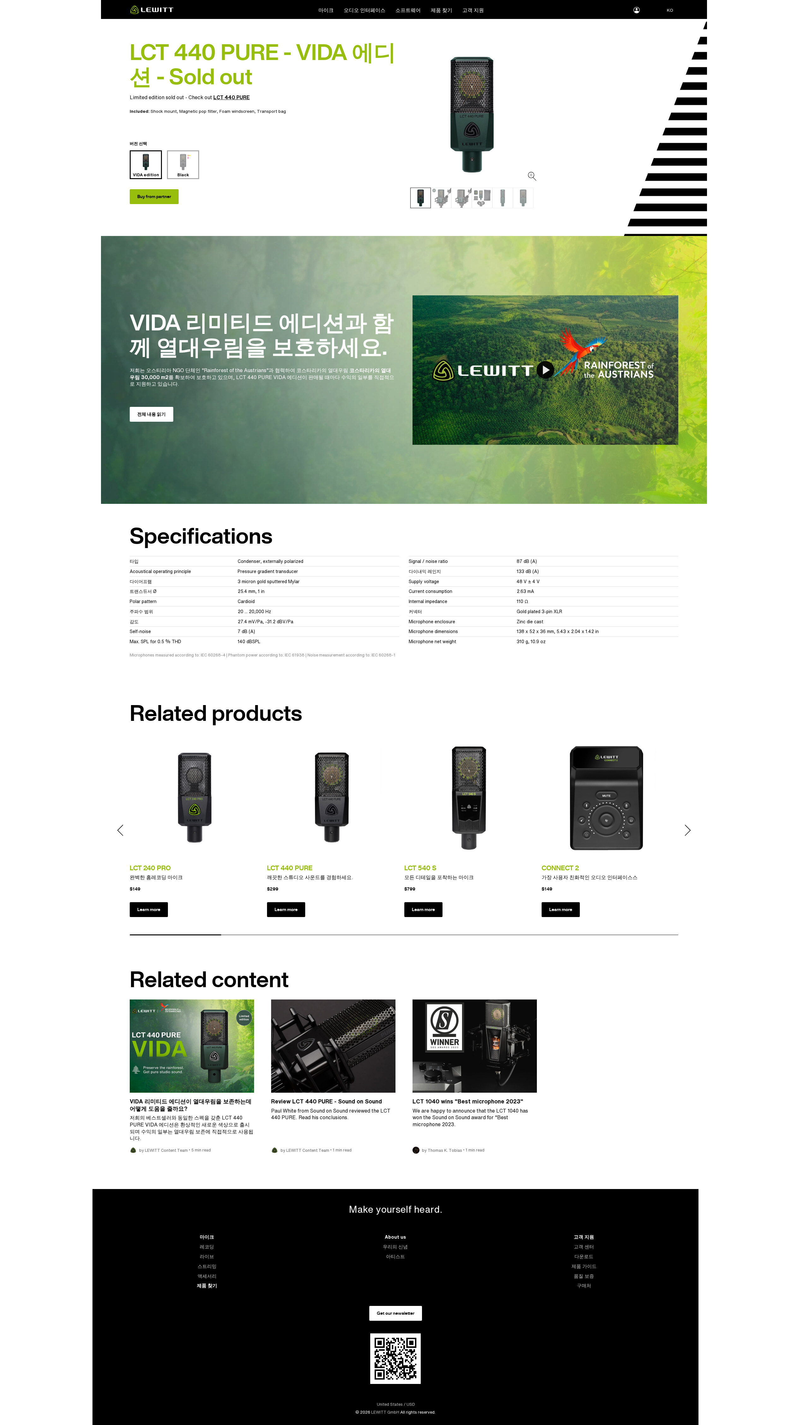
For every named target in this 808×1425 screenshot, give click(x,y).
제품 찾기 (441, 10)
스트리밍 (207, 1266)
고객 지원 (473, 10)
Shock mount (164, 111)
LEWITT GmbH (385, 1412)
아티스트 (395, 1256)
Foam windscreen (236, 111)
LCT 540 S (420, 868)
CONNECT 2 (560, 868)
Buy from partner (154, 196)
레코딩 (207, 1246)
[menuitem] (326, 10)
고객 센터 (584, 1246)
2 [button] (267, 935)
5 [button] (541, 935)
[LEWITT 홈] (152, 12)
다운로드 (583, 1256)
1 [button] (175, 935)
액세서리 (207, 1276)
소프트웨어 (408, 10)
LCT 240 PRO (150, 868)
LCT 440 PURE (231, 97)
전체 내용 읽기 (151, 414)
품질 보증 (584, 1276)
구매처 (584, 1285)
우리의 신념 (395, 1246)
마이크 (326, 10)
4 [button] (450, 935)
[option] (472, 115)
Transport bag (271, 111)
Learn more (148, 909)
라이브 (207, 1256)
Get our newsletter (395, 1313)
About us (395, 1237)
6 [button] (632, 935)
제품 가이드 (584, 1266)
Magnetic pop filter (198, 111)
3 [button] (358, 935)
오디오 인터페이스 (364, 10)
